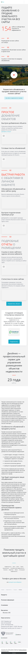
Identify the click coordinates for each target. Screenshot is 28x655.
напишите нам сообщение (15, 582)
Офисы (16, 569)
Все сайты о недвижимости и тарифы (14, 98)
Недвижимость (8, 566)
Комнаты (5, 569)
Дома (18, 566)
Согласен (14, 652)
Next (24, 332)
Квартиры (11, 569)
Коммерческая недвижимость (17, 568)
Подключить (14, 341)
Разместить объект (14, 304)
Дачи (14, 566)
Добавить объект (6, 131)
